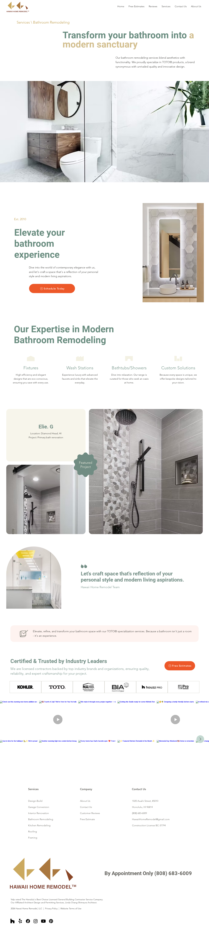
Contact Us (86, 807)
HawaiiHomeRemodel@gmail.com (151, 819)
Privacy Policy (51, 908)
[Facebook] (28, 921)
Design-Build (35, 800)
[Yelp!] (20, 921)
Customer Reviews (90, 813)
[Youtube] (43, 921)
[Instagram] (35, 921)
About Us (85, 800)
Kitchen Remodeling (39, 825)
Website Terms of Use (70, 908)
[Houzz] (12, 921)
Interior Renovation (38, 813)
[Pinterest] (51, 921)
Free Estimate (87, 819)
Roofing (32, 831)
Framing (32, 837)
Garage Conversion (38, 807)
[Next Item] (200, 739)
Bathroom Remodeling (40, 819)
